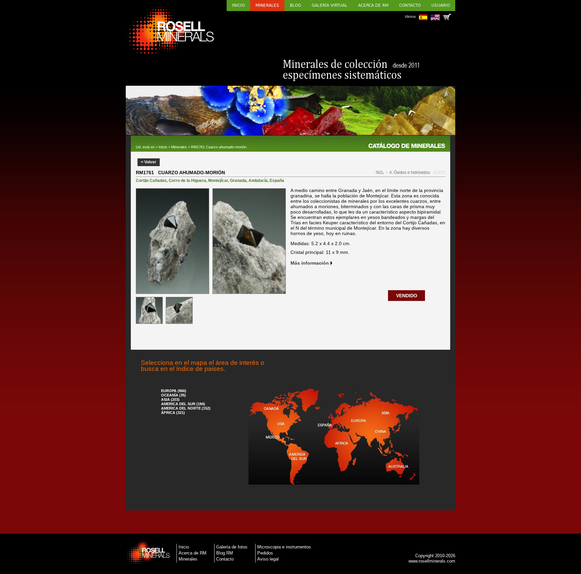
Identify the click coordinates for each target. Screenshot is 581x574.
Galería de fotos (231, 546)
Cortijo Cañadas (151, 180)
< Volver (148, 162)
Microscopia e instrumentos (284, 546)
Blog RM (224, 553)
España (277, 180)
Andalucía (258, 180)
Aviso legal (268, 559)
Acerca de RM (373, 5)
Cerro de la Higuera (187, 180)
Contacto (410, 5)
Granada (238, 180)
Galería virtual (329, 5)
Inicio (238, 5)
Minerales (267, 5)
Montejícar (218, 180)
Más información (309, 263)
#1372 (439, 172)
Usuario (440, 5)
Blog (295, 5)
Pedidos (265, 553)
